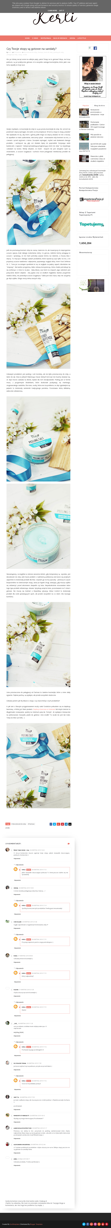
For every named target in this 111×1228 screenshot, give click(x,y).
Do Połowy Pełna (20, 1063)
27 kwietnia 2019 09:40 (25, 956)
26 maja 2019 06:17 (24, 1159)
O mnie (35, 38)
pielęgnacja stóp (12, 55)
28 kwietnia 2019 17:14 (39, 905)
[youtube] (102, 1224)
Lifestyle (82, 38)
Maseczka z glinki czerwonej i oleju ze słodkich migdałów (98, 158)
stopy (20, 55)
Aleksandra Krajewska (22, 1144)
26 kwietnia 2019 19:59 (26, 888)
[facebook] (87, 1224)
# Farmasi (31, 824)
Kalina (16, 989)
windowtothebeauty (21, 1115)
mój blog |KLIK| (19, 1032)
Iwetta (16, 1097)
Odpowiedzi (20, 865)
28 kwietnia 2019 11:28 (25, 1023)
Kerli (24, 869)
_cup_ (15, 1023)
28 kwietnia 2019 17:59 (27, 1097)
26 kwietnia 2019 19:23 (37, 850)
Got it (61, 10)
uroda (25, 55)
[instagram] (95, 1224)
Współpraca (46, 38)
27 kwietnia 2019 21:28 (26, 990)
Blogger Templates (36, 1224)
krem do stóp (48, 52)
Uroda (72, 38)
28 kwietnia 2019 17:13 (39, 870)
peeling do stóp (58, 52)
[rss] (99, 1224)
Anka (15, 1159)
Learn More (52, 10)
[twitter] (84, 1224)
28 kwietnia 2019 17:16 (39, 1047)
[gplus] (91, 1224)
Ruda (15, 956)
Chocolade (18, 922)
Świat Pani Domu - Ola (21, 850)
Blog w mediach (60, 38)
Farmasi (40, 52)
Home (27, 38)
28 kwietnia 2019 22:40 (38, 1144)
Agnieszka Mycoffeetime (23, 1128)
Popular (86, 106)
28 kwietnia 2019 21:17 (39, 1128)
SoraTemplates (14, 1224)
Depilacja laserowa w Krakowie (44, 709)
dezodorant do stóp (30, 52)
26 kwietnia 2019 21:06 (29, 922)
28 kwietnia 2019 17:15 (39, 939)
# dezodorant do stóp (19, 824)
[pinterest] (106, 1224)
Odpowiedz (17, 858)
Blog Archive (99, 106)
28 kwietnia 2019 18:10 (37, 1115)
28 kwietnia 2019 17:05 (34, 1063)
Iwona (16, 888)
